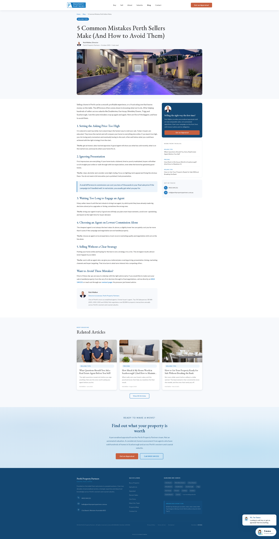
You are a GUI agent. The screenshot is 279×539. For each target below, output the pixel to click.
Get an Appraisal (201, 5)
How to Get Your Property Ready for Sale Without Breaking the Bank (181, 173)
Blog (149, 5)
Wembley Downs (180, 483)
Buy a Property (134, 483)
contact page (107, 282)
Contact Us (133, 511)
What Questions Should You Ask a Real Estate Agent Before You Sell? (180, 153)
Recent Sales (133, 495)
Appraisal (132, 491)
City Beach (168, 483)
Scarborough (189, 486)
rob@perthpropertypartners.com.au (181, 192)
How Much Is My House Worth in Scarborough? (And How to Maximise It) (180, 163)
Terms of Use (162, 525)
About (129, 5)
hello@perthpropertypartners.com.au (94, 504)
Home (78, 14)
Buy (114, 5)
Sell (121, 5)
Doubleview (178, 486)
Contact (158, 5)
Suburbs (140, 5)
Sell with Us (133, 487)
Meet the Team (134, 503)
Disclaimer (171, 525)
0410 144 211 (173, 188)
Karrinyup (168, 490)
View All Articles (139, 396)
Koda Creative (143, 534)
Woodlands (168, 486)
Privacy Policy (151, 525)
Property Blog (134, 507)
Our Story (132, 499)
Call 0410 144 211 (151, 456)
